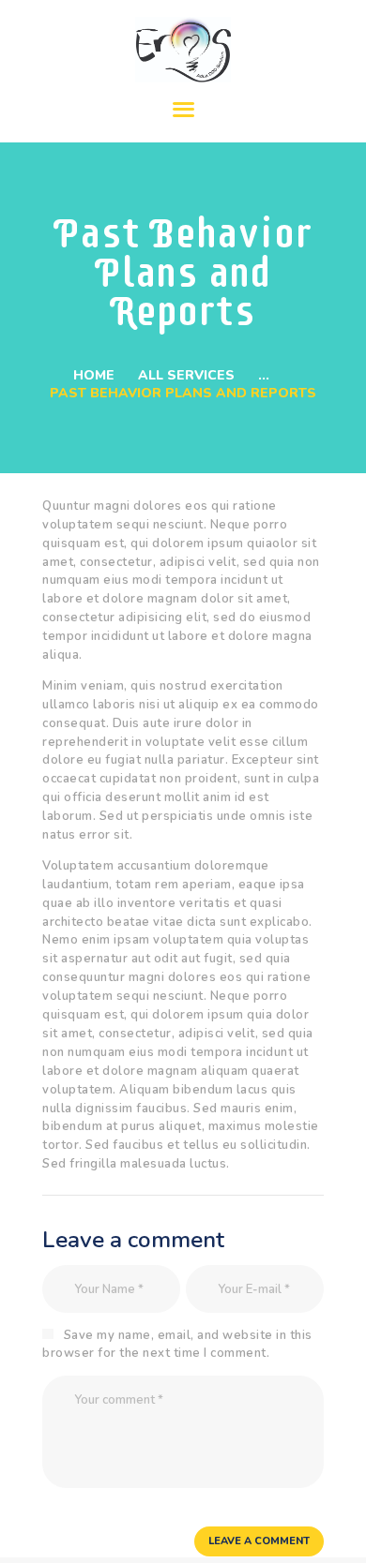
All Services (186, 375)
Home (93, 375)
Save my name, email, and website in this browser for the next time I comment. (177, 1344)
